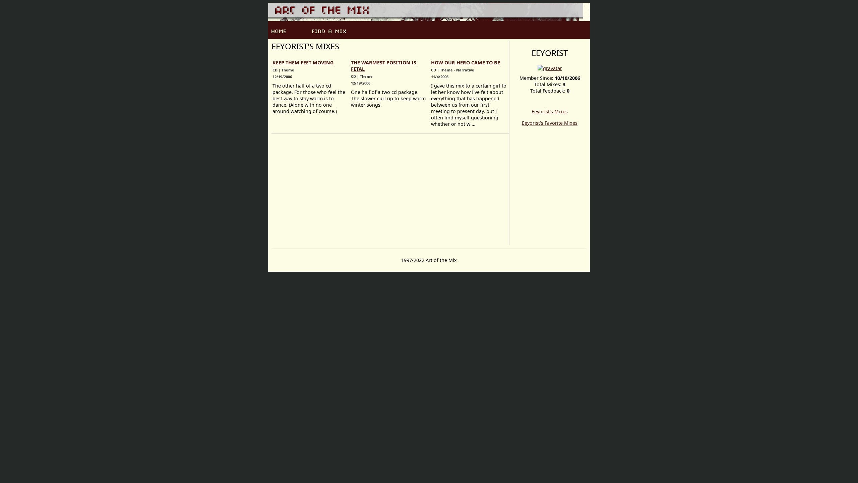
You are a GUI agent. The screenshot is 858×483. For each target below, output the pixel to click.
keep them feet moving (302, 62)
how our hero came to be (465, 62)
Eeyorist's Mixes (550, 111)
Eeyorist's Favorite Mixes (549, 123)
